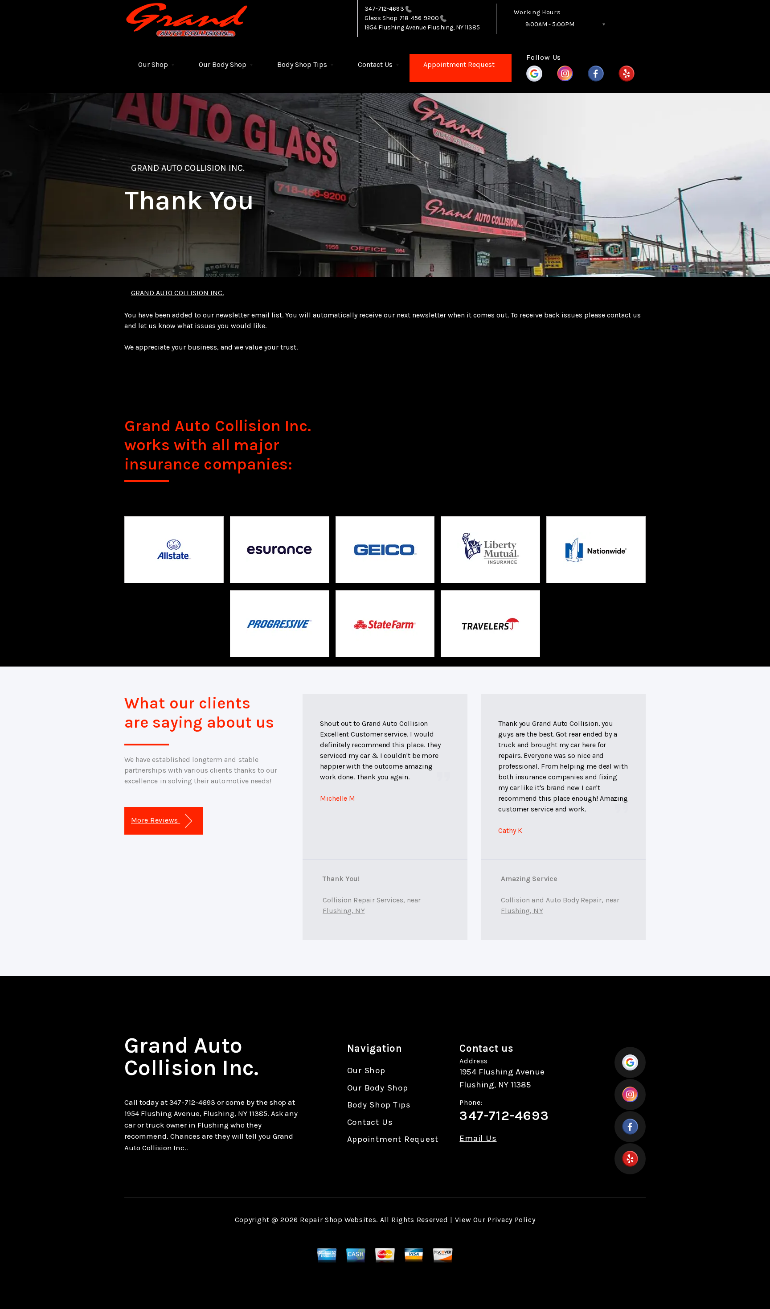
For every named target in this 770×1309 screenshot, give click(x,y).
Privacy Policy (511, 1219)
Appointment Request (459, 64)
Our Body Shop (222, 64)
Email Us (477, 1138)
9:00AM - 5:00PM (549, 24)
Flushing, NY (344, 910)
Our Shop (153, 64)
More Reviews (155, 820)
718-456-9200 (420, 18)
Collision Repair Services (363, 900)
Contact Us (375, 64)
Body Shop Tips (302, 64)
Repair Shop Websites (338, 1219)
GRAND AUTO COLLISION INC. (188, 168)
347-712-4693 (384, 8)
